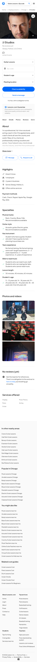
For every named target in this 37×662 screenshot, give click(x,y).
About (4, 120)
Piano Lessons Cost (8, 570)
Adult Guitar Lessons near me (11, 549)
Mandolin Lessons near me (10, 527)
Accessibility (18, 657)
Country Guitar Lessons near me (12, 540)
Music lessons (23, 598)
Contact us (5, 611)
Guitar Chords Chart (8, 580)
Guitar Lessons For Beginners (11, 583)
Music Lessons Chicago (9, 474)
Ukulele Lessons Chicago (10, 477)
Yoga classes (23, 628)
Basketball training (25, 605)
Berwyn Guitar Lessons (9, 440)
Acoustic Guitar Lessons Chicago (12, 496)
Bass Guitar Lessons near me (11, 520)
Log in (4, 602)
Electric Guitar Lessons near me (12, 530)
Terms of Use (21, 655)
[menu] (3, 3)
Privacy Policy (6, 657)
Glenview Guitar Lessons (9, 456)
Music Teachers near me (9, 543)
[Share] (33, 16)
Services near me (8, 641)
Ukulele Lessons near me (10, 514)
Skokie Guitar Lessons (9, 447)
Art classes (22, 618)
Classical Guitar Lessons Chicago (12, 500)
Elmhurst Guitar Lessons (9, 460)
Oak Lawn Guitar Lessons (10, 450)
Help (3, 615)
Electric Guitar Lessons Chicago (12, 493)
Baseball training (24, 621)
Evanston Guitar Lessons (9, 443)
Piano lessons (23, 602)
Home (4, 10)
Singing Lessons (13, 10)
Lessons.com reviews (26, 643)
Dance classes (23, 615)
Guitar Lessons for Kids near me (12, 556)
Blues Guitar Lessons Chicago (11, 487)
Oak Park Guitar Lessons (9, 437)
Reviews (26, 120)
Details (11, 120)
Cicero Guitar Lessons (9, 434)
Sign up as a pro (24, 635)
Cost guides (6, 638)
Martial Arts (22, 624)
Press (4, 608)
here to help (10, 382)
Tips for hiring (6, 635)
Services (34, 120)
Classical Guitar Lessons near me (12, 537)
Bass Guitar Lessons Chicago (11, 483)
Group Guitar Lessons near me (11, 553)
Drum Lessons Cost (8, 573)
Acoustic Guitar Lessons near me (12, 533)
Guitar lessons (23, 611)
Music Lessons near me (9, 511)
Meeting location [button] (10, 82)
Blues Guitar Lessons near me (11, 524)
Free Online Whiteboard (27, 646)
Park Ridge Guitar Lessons (10, 453)
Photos (18, 120)
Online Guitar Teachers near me (12, 546)
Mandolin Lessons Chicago (10, 490)
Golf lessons (23, 608)
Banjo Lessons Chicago (9, 480)
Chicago (24, 10)
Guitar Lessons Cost (8, 567)
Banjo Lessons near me (9, 517)
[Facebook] (18, 659)
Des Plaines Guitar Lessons (10, 463)
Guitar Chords (6, 577)
